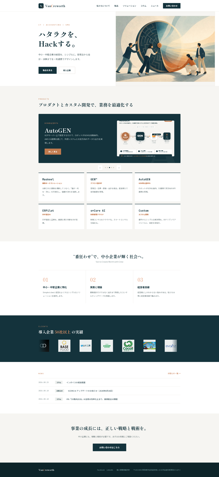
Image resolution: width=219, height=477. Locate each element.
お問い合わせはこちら (109, 447)
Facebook (101, 470)
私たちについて (103, 5)
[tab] (105, 167)
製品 (116, 5)
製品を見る (47, 70)
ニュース (154, 5)
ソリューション (129, 5)
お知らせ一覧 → (174, 373)
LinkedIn (110, 470)
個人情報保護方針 (123, 470)
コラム (143, 5)
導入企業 (67, 70)
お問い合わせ (171, 5)
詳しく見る (52, 151)
